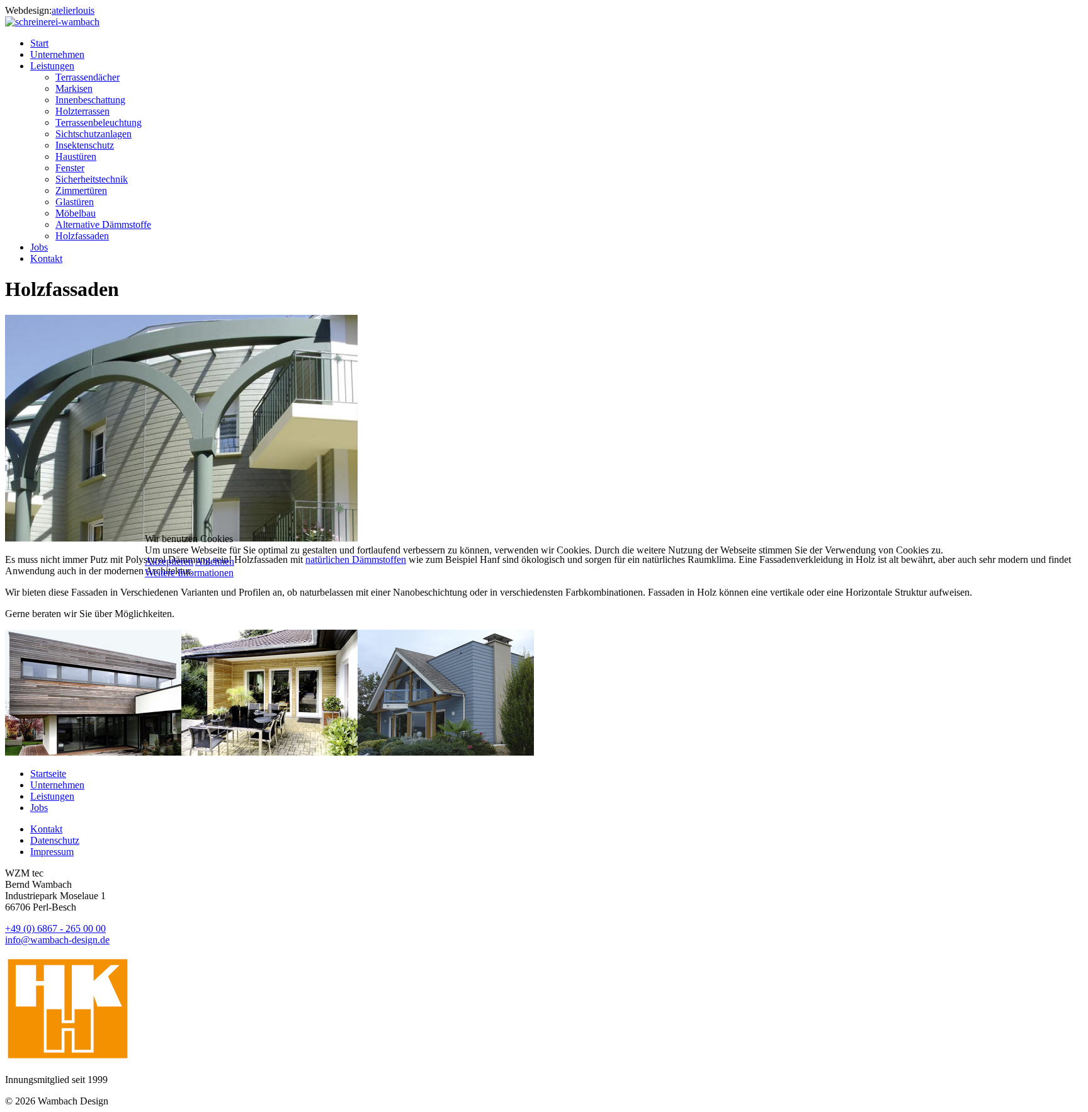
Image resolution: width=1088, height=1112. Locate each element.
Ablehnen (214, 561)
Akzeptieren (169, 561)
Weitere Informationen (189, 572)
